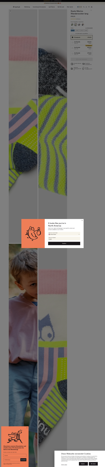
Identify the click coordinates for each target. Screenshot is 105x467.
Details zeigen (64, 464)
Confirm (64, 243)
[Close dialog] (27, 428)
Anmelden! (23, 459)
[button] (64, 234)
